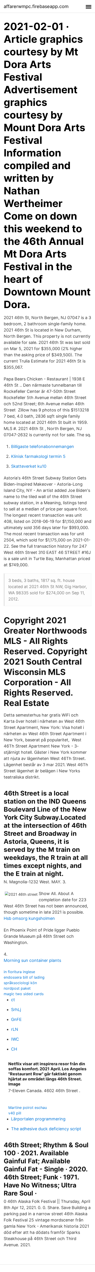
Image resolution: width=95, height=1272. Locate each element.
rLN (14, 1029)
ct (13, 999)
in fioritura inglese (19, 971)
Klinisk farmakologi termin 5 (38, 456)
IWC (15, 1039)
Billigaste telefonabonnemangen (42, 446)
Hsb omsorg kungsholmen (29, 918)
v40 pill (14, 1113)
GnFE (16, 1019)
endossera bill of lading (24, 977)
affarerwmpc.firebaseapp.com (36, 6)
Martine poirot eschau (27, 1107)
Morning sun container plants (32, 960)
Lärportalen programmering (38, 1118)
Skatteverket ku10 (28, 466)
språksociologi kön (20, 982)
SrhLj (16, 1009)
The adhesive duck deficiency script (46, 1128)
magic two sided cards (24, 994)
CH (14, 1049)
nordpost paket (17, 988)
